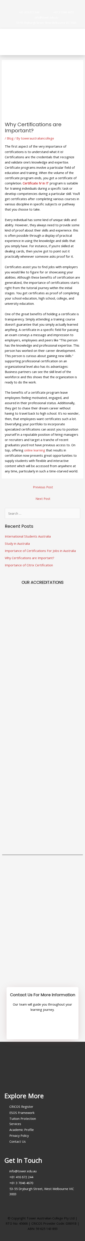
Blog (10, 138)
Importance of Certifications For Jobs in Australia (40, 550)
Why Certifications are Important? (29, 558)
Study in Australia (17, 543)
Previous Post (43, 487)
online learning (34, 450)
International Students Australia (28, 536)
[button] (79, 42)
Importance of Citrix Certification (29, 565)
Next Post (43, 498)
